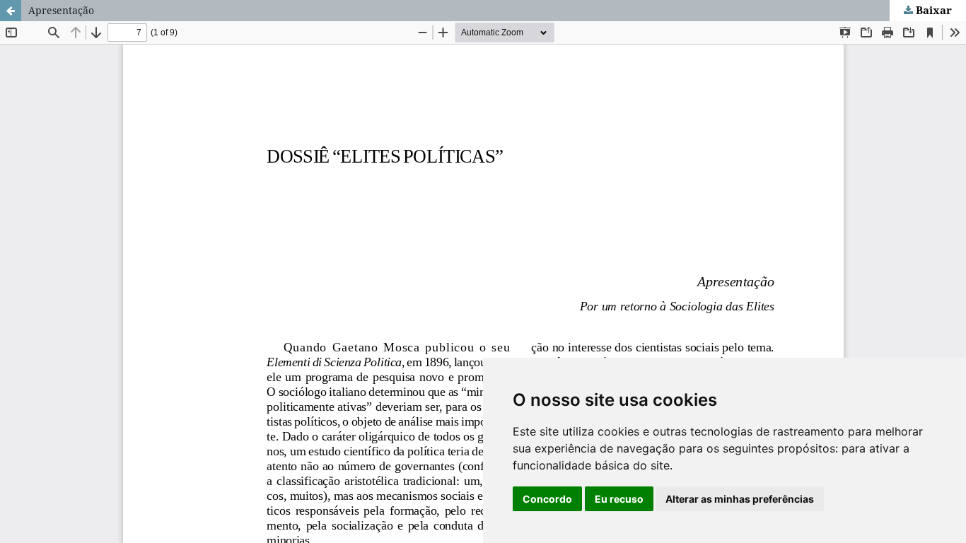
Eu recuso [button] (619, 499)
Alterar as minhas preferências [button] (739, 499)
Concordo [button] (547, 499)
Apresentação (61, 10)
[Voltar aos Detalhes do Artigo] (10, 10)
